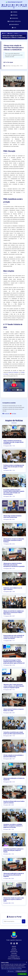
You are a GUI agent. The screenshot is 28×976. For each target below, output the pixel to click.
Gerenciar (11, 971)
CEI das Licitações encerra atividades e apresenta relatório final (13, 756)
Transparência (14, 24)
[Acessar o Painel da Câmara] (11, 943)
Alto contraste (12, 6)
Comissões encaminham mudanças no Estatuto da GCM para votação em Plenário (13, 850)
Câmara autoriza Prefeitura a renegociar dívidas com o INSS (13, 709)
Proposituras (14, 955)
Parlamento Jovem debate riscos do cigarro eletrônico (12, 588)
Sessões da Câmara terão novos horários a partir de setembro (13, 802)
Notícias (16, 33)
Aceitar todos (23, 974)
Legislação (14, 953)
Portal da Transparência (14, 959)
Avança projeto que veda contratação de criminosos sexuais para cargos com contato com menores (13, 637)
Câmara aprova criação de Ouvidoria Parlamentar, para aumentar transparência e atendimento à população (14, 565)
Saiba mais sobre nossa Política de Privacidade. (11, 968)
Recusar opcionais (22, 971)
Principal (14, 946)
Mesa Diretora (13, 951)
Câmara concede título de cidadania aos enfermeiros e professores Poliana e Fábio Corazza (13, 612)
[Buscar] (23, 921)
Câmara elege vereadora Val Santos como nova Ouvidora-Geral (12, 516)
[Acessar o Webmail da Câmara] (14, 943)
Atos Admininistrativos (14, 957)
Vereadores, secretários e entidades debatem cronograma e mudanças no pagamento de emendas (13, 826)
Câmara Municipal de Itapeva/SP (14, 2)
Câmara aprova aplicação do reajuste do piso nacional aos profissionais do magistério (13, 875)
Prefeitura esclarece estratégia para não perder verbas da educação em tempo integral (13, 466)
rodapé (23, 5)
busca (18, 5)
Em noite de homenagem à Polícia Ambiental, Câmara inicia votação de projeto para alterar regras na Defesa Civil (13, 661)
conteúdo (9, 5)
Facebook (6, 414)
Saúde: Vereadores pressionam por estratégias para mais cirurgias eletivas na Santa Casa (13, 442)
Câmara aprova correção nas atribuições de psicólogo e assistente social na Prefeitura (13, 540)
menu (14, 5)
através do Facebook (13, 372)
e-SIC (14, 27)
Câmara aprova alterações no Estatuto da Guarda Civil (13, 779)
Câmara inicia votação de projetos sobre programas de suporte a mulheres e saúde (13, 899)
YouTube (13, 414)
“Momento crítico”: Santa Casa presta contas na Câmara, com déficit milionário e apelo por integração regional (13, 686)
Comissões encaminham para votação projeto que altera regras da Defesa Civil (13, 733)
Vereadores (14, 18)
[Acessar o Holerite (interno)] (17, 943)
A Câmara (14, 12)
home (4, 5)
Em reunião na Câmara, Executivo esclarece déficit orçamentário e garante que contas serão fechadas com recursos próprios (13, 492)
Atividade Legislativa (15, 21)
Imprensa (14, 15)
